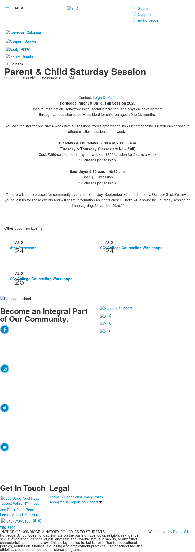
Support (144, 14)
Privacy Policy (92, 496)
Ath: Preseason (23, 247)
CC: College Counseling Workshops (131, 247)
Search (144, 8)
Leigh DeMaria (105, 97)
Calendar (34, 32)
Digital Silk (181, 531)
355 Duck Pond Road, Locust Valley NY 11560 (19, 512)
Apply (25, 48)
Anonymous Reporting (67, 501)
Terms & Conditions (65, 496)
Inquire (28, 56)
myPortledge (148, 20)
